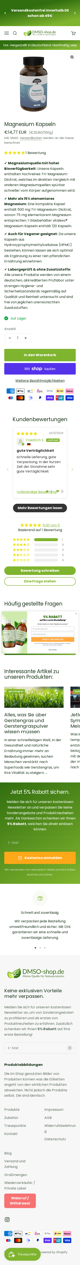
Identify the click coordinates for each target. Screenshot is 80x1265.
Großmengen (15, 1174)
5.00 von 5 (51, 525)
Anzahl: (10, 328)
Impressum (53, 1109)
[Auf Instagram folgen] (7, 1219)
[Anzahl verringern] (9, 338)
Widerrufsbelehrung (60, 1128)
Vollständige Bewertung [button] (37, 492)
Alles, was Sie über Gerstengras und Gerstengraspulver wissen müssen (26, 723)
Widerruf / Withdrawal (20, 1201)
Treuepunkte (15, 1125)
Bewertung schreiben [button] (40, 570)
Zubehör (11, 1117)
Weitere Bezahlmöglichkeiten (40, 380)
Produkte (12, 1109)
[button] (15, 152)
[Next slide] (72, 469)
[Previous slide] (7, 469)
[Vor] (75, 13)
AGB (48, 1117)
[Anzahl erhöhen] (25, 338)
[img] (27, 433)
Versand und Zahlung (14, 1164)
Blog (8, 1153)
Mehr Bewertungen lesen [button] (40, 507)
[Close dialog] (75, 613)
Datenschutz (55, 1139)
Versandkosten (31, 138)
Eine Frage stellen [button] (40, 581)
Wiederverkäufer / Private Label (19, 1185)
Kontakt (11, 1133)
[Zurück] (5, 13)
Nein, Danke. (53, 649)
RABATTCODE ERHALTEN (52, 639)
